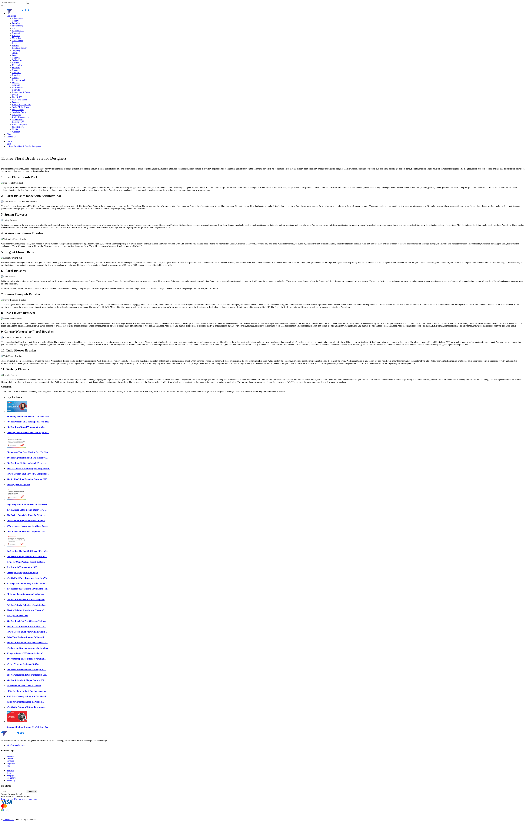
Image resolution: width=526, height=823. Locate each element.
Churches (16, 75)
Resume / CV (18, 122)
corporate (11, 763)
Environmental (18, 80)
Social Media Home (20, 107)
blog (8, 766)
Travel (15, 53)
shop (9, 773)
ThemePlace (8, 819)
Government (17, 40)
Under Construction (20, 117)
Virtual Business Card (21, 104)
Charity (15, 77)
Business (16, 35)
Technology (17, 60)
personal (10, 770)
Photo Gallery (18, 109)
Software (16, 67)
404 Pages (16, 114)
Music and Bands (19, 100)
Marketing (16, 38)
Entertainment (18, 87)
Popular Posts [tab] (14, 396)
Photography (17, 26)
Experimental (18, 30)
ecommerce (11, 778)
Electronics (17, 65)
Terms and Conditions (27, 799)
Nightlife (16, 90)
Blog (9, 134)
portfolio (10, 761)
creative (10, 758)
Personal (15, 102)
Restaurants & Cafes (21, 92)
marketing (11, 780)
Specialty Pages (19, 112)
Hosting (15, 63)
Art (13, 28)
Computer (16, 70)
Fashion (15, 45)
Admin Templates (19, 124)
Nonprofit (16, 72)
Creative (15, 21)
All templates (17, 18)
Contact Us (11, 137)
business (10, 756)
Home (9, 141)
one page (10, 775)
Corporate (16, 33)
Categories (11, 16)
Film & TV (17, 97)
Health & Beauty (19, 48)
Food (14, 55)
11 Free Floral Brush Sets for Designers (24, 146)
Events (15, 95)
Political (15, 82)
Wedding (16, 132)
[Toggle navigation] (2, 5)
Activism (16, 85)
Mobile (15, 129)
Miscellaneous (18, 119)
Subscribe (32, 791)
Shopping (16, 50)
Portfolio (16, 23)
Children (16, 58)
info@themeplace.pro (16, 745)
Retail (14, 43)
